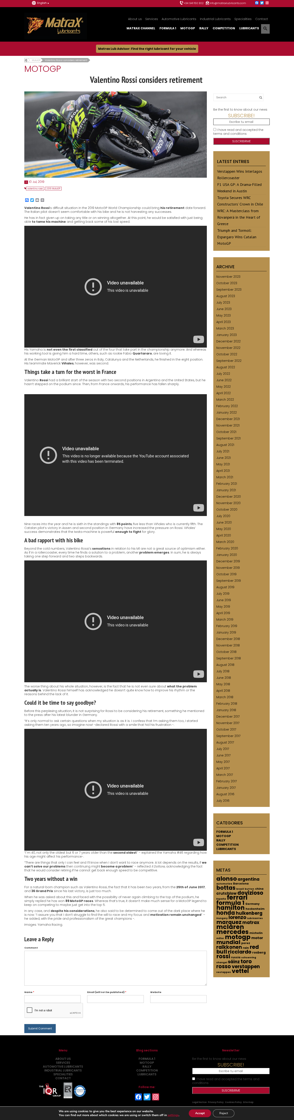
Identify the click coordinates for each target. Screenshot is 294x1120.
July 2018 (222, 671)
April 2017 (223, 768)
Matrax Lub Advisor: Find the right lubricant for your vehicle (147, 49)
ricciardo (239, 951)
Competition (224, 28)
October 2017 (226, 729)
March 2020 (225, 542)
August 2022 (225, 367)
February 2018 (226, 703)
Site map (248, 1102)
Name (29, 992)
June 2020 (224, 522)
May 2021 (223, 464)
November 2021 (228, 425)
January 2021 (226, 490)
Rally (203, 28)
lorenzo (237, 917)
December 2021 (228, 419)
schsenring (248, 957)
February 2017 (226, 781)
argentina (249, 879)
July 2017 (222, 749)
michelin (256, 933)
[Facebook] (256, 3)
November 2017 (227, 723)
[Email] (37, 200)
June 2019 (223, 600)
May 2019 (223, 606)
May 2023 (223, 315)
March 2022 (225, 399)
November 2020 (228, 503)
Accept (200, 1113)
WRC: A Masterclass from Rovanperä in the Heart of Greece (238, 217)
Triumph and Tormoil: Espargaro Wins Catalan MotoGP (236, 237)
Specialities (243, 19)
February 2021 (226, 484)
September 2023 (228, 289)
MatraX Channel (141, 28)
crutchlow (226, 893)
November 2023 (228, 277)
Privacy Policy (216, 1102)
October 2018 (226, 652)
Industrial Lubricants (215, 19)
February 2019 (226, 626)
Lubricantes (255, 918)
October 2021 (226, 432)
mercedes (232, 931)
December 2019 (228, 561)
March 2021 (224, 477)
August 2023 (225, 296)
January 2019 (226, 632)
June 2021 (223, 458)
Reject (223, 1113)
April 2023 (223, 322)
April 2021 (223, 471)
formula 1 (230, 903)
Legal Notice (199, 1102)
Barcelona (241, 884)
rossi (223, 956)
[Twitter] (262, 3)
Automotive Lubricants (179, 19)
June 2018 (223, 678)
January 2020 (226, 555)
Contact (261, 19)
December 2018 (228, 639)
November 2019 (228, 568)
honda (225, 913)
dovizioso (250, 893)
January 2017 (226, 788)
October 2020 (226, 509)
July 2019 (222, 593)
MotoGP (187, 28)
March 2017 (224, 775)
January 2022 (226, 412)
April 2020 (223, 535)
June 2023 (224, 309)
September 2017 (228, 736)
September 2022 (228, 361)
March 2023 (225, 328)
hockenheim (255, 909)
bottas (225, 888)
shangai (221, 962)
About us (135, 19)
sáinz (234, 962)
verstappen (246, 966)
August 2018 (225, 665)
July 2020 (223, 516)
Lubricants (249, 28)
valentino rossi (35, 188)
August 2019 (225, 587)
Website (155, 992)
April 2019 (223, 613)
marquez (228, 922)
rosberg (259, 952)
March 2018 (224, 697)
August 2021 (225, 445)
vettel (240, 971)
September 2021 (228, 438)
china (259, 889)
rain (246, 948)
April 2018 (223, 691)
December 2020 (228, 496)
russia (235, 957)
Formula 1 (167, 28)
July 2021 (222, 451)
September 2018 (228, 658)
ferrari (237, 897)
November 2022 (228, 348)
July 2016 (222, 800)
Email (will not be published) (106, 992)
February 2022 (227, 406)
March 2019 (224, 619)
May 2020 (223, 529)
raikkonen (229, 947)
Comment (31, 947)
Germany (252, 904)
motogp (238, 937)
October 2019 (226, 574)
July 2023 (223, 302)
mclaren (230, 926)
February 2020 (227, 548)
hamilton (230, 908)
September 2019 (228, 581)
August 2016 (225, 794)
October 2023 (226, 283)
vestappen (223, 972)
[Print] (42, 200)
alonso (226, 879)
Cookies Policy (233, 1102)
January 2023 (226, 335)
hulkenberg (249, 913)
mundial (228, 942)
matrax (250, 922)
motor (257, 937)
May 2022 (223, 386)
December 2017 (228, 716)
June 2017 (223, 755)
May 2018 (223, 684)
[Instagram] (267, 3)
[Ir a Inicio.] (26, 60)
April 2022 (223, 393)
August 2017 (225, 742)
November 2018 (228, 645)
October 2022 (226, 354)
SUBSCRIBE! (241, 116)
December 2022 (228, 341)
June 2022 (224, 380)
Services (151, 19)
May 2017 (223, 762)
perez (245, 943)
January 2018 (226, 710)
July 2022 (223, 374)
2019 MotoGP (53, 188)
